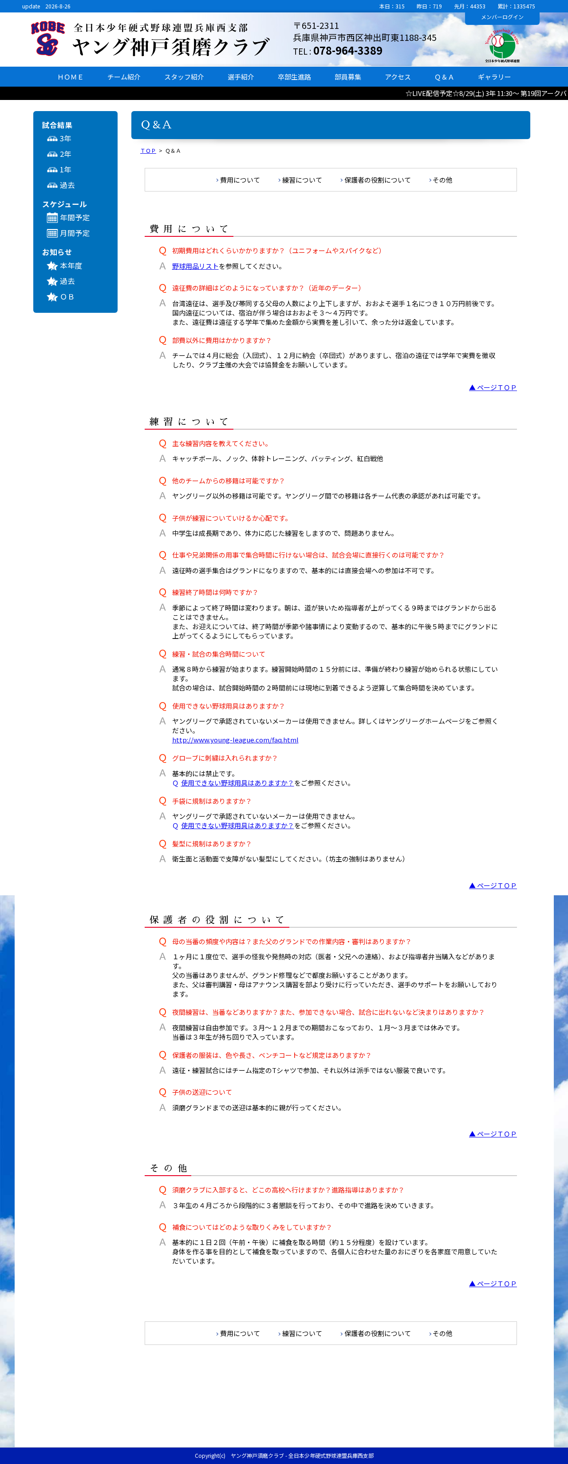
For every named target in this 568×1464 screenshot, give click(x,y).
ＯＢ (67, 296)
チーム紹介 (124, 76)
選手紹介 (241, 76)
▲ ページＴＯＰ (493, 387)
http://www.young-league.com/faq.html (235, 739)
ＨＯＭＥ (70, 76)
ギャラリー (494, 76)
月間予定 (75, 232)
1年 (65, 169)
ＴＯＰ (148, 150)
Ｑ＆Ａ (444, 76)
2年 (65, 153)
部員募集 (348, 76)
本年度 (71, 265)
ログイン (502, 16)
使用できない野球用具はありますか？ (233, 782)
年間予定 (75, 217)
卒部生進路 (294, 76)
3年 (65, 138)
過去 (67, 185)
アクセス (398, 76)
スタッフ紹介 (184, 76)
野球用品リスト (195, 266)
